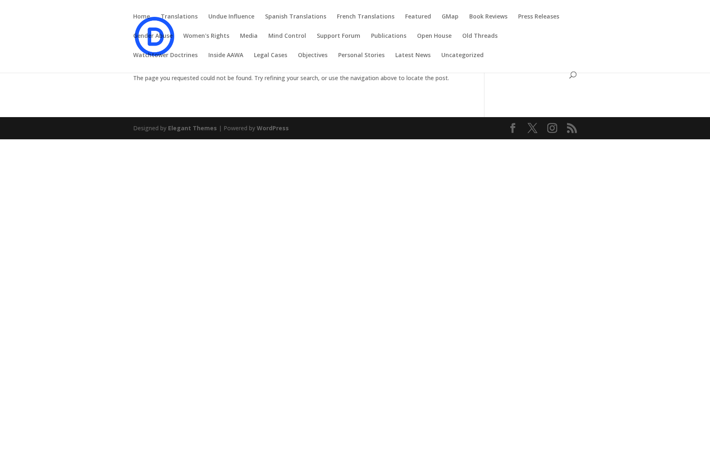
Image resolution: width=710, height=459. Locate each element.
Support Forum (338, 36)
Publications (388, 36)
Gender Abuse (153, 36)
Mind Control (287, 36)
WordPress (273, 128)
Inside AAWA (225, 55)
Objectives (312, 55)
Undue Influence (231, 17)
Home (141, 17)
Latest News (413, 55)
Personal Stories (361, 55)
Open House (434, 36)
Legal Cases (270, 55)
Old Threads (480, 36)
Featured (418, 17)
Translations (179, 17)
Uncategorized (462, 55)
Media (249, 36)
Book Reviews (488, 17)
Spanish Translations (295, 17)
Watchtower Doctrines (165, 55)
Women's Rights (206, 36)
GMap (450, 17)
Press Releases (538, 17)
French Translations (365, 17)
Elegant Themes (192, 128)
